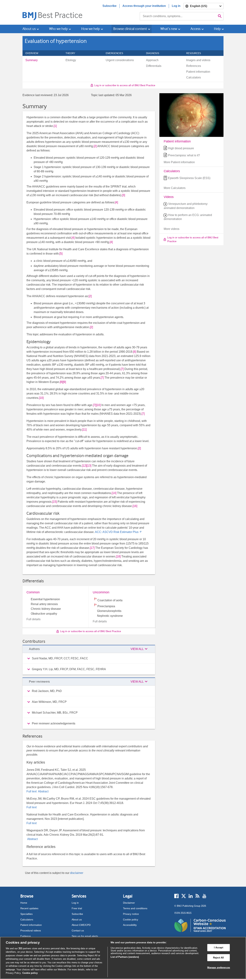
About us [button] (29, 29)
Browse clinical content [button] (130, 29)
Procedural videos (30, 930)
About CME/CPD (81, 924)
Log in (176, 5)
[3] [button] (123, 195)
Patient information (31, 924)
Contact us (78, 930)
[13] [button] (89, 465)
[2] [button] (95, 146)
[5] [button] (60, 253)
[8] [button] (61, 381)
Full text (31, 791)
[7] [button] (122, 369)
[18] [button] (118, 556)
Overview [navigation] (33, 53)
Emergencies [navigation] (116, 53)
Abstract (42, 791)
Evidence (25, 936)
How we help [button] (90, 29)
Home (23, 902)
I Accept (218, 947)
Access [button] (195, 29)
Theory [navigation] (72, 53)
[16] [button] (135, 506)
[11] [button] (84, 429)
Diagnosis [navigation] (154, 53)
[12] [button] (84, 465)
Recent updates (29, 908)
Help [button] (217, 29)
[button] (140, 649)
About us (77, 919)
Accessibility (130, 924)
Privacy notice (131, 913)
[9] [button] (64, 381)
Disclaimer (129, 902)
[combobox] (178, 16)
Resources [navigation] (195, 53)
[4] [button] (116, 202)
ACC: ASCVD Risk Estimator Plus (118, 531)
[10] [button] (41, 397)
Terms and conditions (135, 908)
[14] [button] (114, 493)
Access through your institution (144, 5)
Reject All (218, 957)
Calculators (26, 919)
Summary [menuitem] (31, 60)
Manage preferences (218, 967)
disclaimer (76, 872)
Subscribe (109, 5)
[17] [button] (92, 547)
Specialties (26, 913)
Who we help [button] (58, 29)
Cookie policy (130, 919)
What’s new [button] (168, 29)
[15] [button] (54, 501)
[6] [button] (134, 351)
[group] (89, 658)
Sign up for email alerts (85, 936)
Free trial (77, 908)
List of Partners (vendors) (125, 957)
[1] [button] (55, 125)
